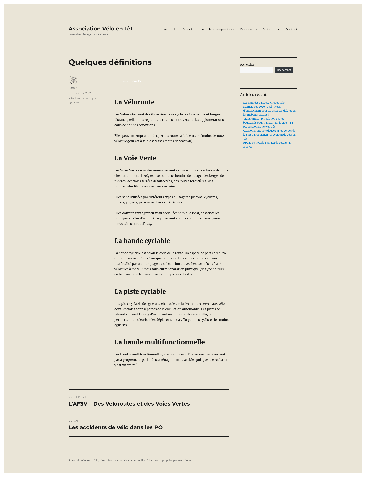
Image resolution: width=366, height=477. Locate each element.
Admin (73, 87)
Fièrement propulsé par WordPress (170, 460)
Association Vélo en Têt (101, 28)
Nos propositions (222, 29)
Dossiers (246, 29)
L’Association (190, 29)
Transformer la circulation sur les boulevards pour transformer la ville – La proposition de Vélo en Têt (268, 122)
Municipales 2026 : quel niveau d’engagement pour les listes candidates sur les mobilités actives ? (270, 110)
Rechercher (247, 64)
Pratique (268, 29)
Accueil (169, 29)
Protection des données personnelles (122, 460)
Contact (291, 29)
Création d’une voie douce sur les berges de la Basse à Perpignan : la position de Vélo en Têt (269, 134)
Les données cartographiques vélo (264, 102)
